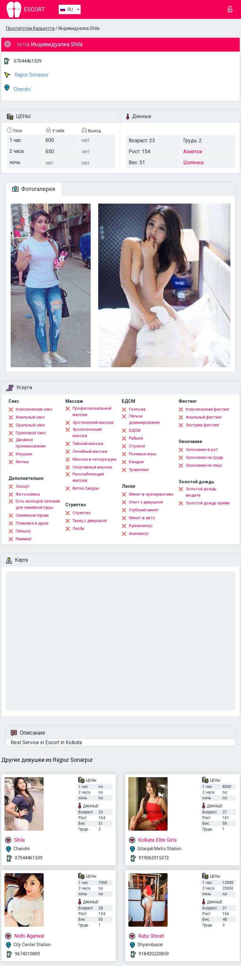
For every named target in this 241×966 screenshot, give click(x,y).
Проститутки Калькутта (30, 28)
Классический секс (34, 409)
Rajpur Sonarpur (31, 75)
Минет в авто (142, 517)
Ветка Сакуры (85, 488)
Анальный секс (30, 417)
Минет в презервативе (151, 494)
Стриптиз (81, 512)
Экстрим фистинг (202, 425)
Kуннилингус (141, 525)
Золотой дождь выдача (201, 491)
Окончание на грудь (204, 457)
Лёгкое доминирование (144, 419)
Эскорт (23, 486)
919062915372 (154, 858)
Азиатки (192, 151)
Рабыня (136, 438)
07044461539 (27, 61)
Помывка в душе (32, 523)
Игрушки (24, 454)
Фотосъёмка (28, 494)
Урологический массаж (87, 432)
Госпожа (137, 409)
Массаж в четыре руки (94, 459)
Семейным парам (32, 515)
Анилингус (139, 533)
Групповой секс (31, 432)
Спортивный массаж (92, 467)
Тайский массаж (87, 443)
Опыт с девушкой (146, 502)
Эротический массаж (93, 422)
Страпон (137, 446)
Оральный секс (30, 425)
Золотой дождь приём (207, 503)
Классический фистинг (207, 409)
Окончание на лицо (204, 465)
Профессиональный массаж (91, 411)
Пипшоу (23, 531)
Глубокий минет (144, 510)
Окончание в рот (202, 449)
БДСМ (135, 430)
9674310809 (27, 954)
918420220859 (154, 954)
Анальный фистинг (204, 417)
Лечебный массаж (89, 451)
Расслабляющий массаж (88, 477)
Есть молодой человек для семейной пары (38, 504)
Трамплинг (139, 469)
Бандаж (136, 461)
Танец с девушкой (89, 520)
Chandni (21, 89)
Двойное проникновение (31, 442)
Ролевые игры (143, 454)
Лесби (78, 528)
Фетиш (22, 461)
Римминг (24, 538)
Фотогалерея (37, 189)
